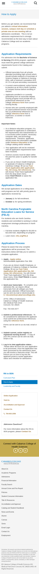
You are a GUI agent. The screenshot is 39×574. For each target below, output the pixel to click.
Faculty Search (7, 484)
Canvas (4, 520)
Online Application (11, 396)
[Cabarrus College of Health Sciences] (20, 463)
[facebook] (15, 450)
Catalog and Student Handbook (13, 508)
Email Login (6, 527)
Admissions (6, 477)
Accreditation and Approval (14, 405)
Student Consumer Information (12, 496)
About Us (5, 469)
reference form (18, 103)
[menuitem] (20, 373)
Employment (6, 535)
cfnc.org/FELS (22, 236)
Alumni (4, 516)
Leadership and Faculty (12, 386)
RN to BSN (9, 373)
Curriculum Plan (9, 378)
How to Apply (8, 382)
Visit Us (7, 400)
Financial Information (9, 480)
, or (19, 28)
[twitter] (20, 450)
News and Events (8, 512)
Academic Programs (9, 473)
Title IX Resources (8, 500)
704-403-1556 (11, 414)
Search (34, 1)
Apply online (15, 259)
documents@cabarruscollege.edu (20, 295)
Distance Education (19, 143)
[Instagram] (25, 450)
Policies (4, 492)
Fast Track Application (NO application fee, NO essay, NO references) (20, 168)
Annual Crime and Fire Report (12, 488)
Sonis (4, 523)
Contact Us (8, 409)
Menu (4, 2)
